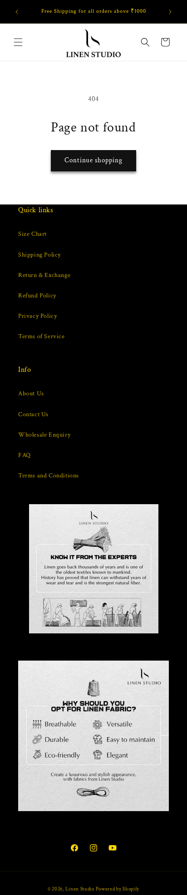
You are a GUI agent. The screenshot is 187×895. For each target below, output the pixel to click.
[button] (18, 42)
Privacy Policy (37, 316)
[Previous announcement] (17, 12)
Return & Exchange (44, 275)
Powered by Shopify (118, 889)
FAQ (24, 455)
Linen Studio (79, 889)
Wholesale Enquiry (44, 435)
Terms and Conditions (48, 476)
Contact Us (33, 414)
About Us (31, 393)
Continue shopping (93, 160)
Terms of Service (41, 336)
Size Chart (32, 234)
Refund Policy (37, 296)
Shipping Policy (39, 255)
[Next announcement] (170, 12)
